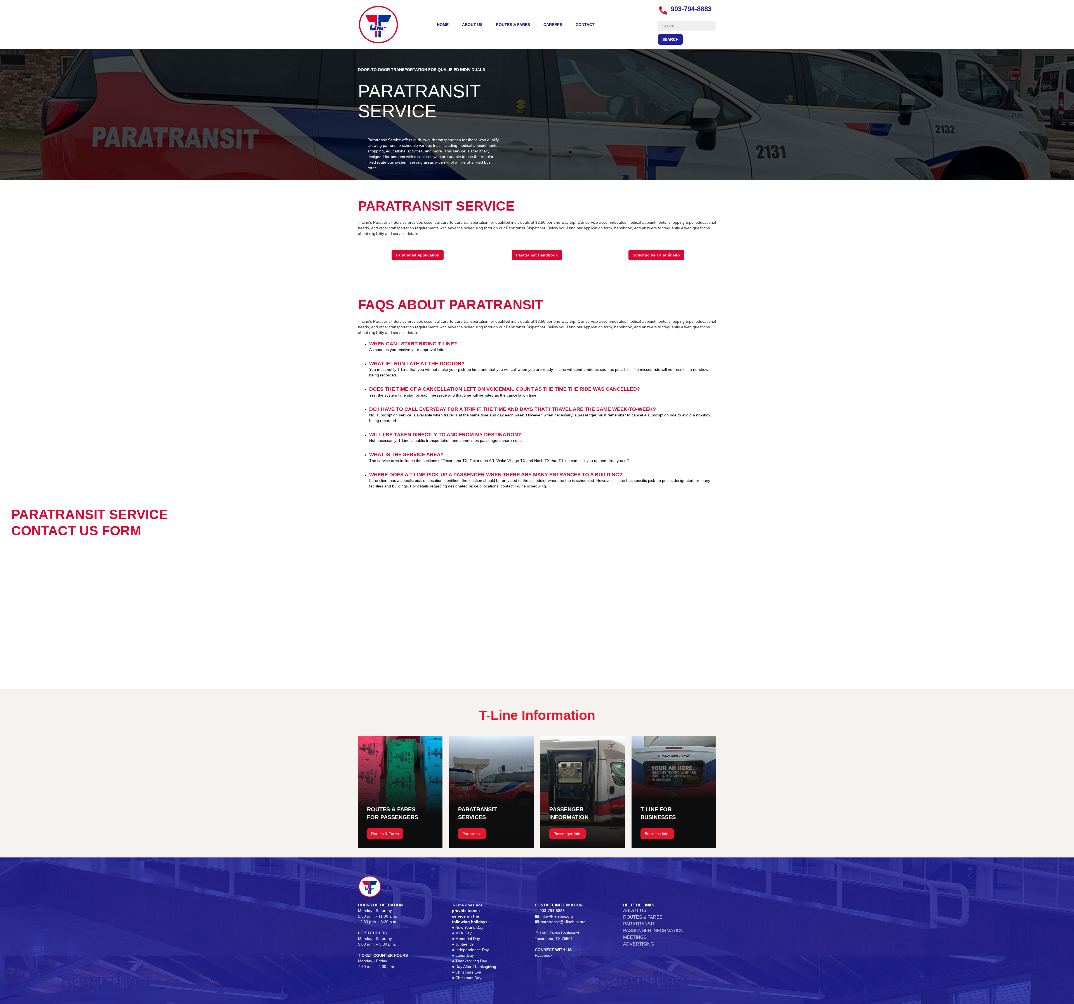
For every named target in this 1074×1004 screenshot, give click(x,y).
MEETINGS (635, 937)
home (443, 24)
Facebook (543, 955)
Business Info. (657, 833)
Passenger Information (653, 930)
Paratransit (472, 833)
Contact (585, 24)
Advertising (638, 944)
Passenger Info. (567, 833)
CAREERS (552, 24)
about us (472, 24)
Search (664, 18)
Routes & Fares (513, 24)
